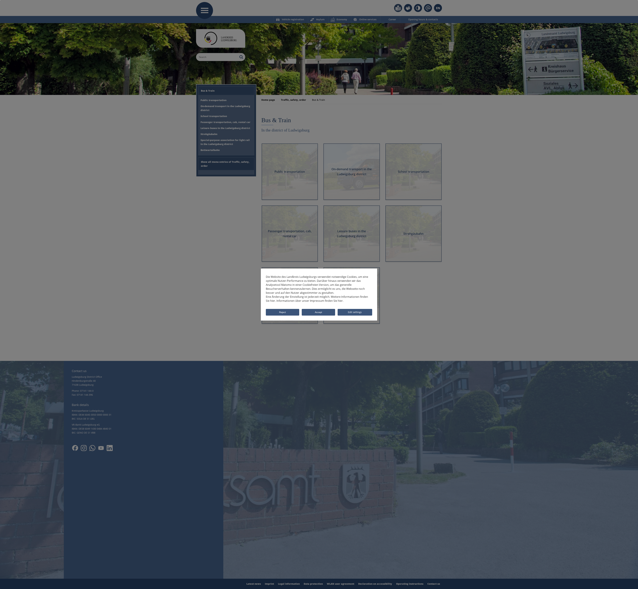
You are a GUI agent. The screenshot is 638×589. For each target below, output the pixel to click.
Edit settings (355, 312)
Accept (318, 312)
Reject (282, 312)
